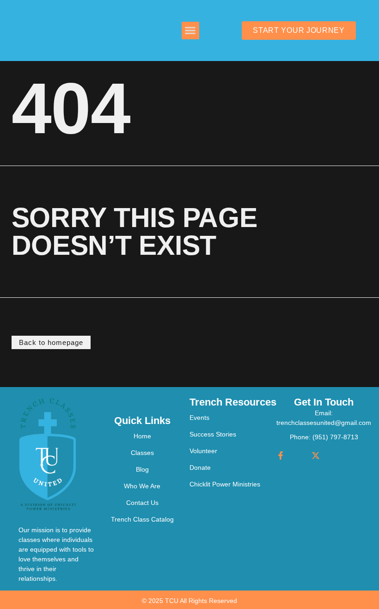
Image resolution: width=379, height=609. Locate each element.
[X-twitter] (316, 455)
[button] (190, 30)
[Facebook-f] (280, 455)
